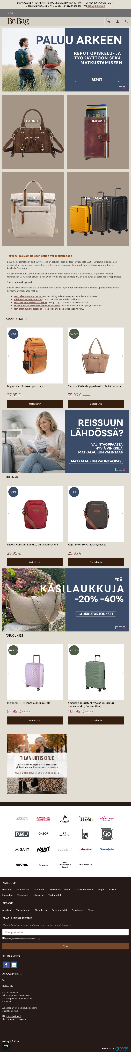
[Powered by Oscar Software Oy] (122, 1048)
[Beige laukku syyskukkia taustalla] (65, 599)
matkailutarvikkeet (63, 265)
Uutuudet (7, 889)
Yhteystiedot (23, 910)
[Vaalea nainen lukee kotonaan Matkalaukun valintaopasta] (65, 441)
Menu (10, 13)
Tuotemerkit (54, 895)
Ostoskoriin (35, 403)
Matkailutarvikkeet (84, 889)
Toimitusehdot (59, 910)
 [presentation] (122, 356)
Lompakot (7, 895)
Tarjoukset (22, 895)
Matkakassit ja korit (60, 889)
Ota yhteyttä (40, 910)
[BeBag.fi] (28, 21)
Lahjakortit (38, 895)
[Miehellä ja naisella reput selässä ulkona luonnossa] (65, 59)
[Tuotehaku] (126, 21)
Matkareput (39, 889)
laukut (37, 265)
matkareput (27, 265)
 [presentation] (8, 356)
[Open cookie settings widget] (6, 1046)
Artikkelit (7, 910)
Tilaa (65, 946)
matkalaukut (13, 265)
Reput (101, 889)
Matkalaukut (23, 889)
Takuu (91, 910)
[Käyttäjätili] (117, 21)
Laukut (112, 889)
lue (39, 938)
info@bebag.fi (96, 6)
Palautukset (78, 910)
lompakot (46, 265)
